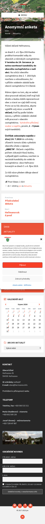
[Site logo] (22, 8)
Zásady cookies (17, 285)
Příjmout (22, 265)
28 (13, 312)
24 (7, 327)
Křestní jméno (8, 466)
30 (23, 312)
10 (7, 320)
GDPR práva (27, 285)
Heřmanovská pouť (12, 214)
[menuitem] (22, 226)
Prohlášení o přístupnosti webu (15, 391)
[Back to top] (22, 517)
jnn (20, 186)
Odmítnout (22, 272)
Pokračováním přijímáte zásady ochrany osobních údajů (22, 485)
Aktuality (17, 33)
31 (29, 312)
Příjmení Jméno (9, 457)
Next (7, 209)
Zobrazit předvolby (22, 279)
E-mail (5, 475)
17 (7, 324)
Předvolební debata (12, 202)
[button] (41, 239)
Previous (9, 197)
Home (7, 33)
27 (7, 312)
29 (18, 312)
